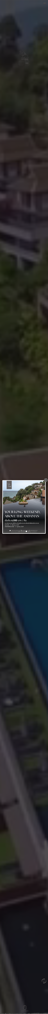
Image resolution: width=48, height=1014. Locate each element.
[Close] (46, 480)
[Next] (42, 507)
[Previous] (6, 507)
